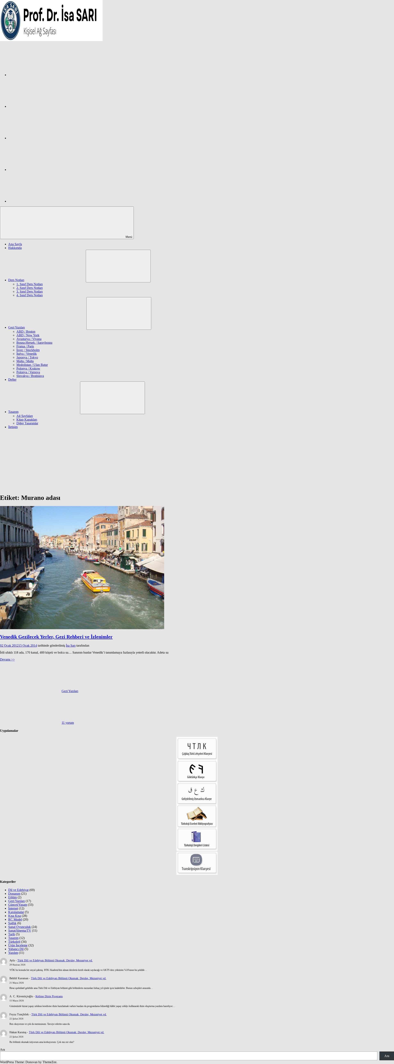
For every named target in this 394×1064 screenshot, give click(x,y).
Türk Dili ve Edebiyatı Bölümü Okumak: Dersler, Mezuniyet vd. (55, 960)
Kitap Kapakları (26, 419)
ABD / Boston (25, 331)
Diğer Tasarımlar (27, 423)
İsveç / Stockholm (28, 350)
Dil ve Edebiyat (18, 890)
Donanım (14, 893)
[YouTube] (39, 201)
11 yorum (68, 722)
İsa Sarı (71, 645)
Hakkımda (15, 248)
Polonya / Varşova (28, 372)
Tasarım (13, 411)
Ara (2, 1049)
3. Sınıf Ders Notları (29, 291)
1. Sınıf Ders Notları (29, 284)
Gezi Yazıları (16, 327)
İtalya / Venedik (26, 353)
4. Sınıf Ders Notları (29, 295)
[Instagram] (39, 106)
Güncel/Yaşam (17, 904)
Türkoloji (14, 941)
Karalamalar (16, 912)
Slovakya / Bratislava (30, 376)
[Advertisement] (197, 461)
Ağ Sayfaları (24, 416)
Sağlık (12, 923)
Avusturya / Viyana (28, 339)
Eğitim (12, 897)
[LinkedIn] (39, 169)
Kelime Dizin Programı (49, 996)
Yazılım (13, 952)
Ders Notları (16, 280)
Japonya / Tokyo (27, 357)
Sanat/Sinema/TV (19, 930)
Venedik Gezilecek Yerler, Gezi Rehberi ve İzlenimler (56, 636)
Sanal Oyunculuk (19, 927)
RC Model (15, 919)
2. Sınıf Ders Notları (29, 288)
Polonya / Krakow (28, 368)
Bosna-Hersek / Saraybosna (34, 342)
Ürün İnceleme (17, 945)
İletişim (13, 427)
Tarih (11, 934)
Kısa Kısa (14, 915)
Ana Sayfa (15, 244)
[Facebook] (39, 75)
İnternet (13, 908)
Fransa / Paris (25, 346)
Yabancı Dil (16, 949)
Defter (12, 379)
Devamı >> (7, 659)
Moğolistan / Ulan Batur (32, 365)
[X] (39, 138)
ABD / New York (27, 335)
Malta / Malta (25, 361)
